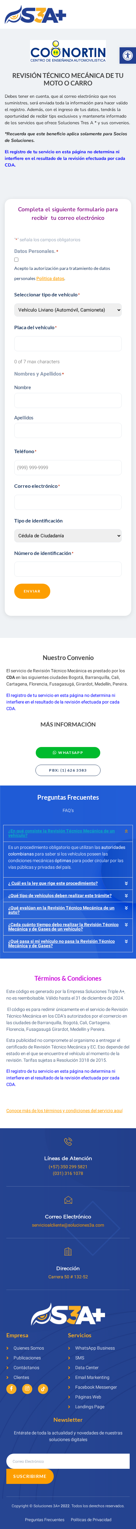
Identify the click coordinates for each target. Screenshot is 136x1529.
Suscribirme (29, 1476)
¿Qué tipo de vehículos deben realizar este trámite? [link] (60, 895)
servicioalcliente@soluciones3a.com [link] (68, 1225)
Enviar (32, 591)
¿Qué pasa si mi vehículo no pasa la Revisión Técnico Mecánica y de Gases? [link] (61, 943)
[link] (128, 55)
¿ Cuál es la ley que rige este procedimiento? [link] (53, 883)
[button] (68, 833)
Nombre (22, 387)
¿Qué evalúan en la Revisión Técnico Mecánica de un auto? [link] (61, 910)
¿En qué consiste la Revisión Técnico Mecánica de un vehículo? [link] (61, 833)
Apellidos (24, 417)
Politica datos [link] (50, 278)
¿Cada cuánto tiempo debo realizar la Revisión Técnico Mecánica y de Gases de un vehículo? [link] (63, 926)
